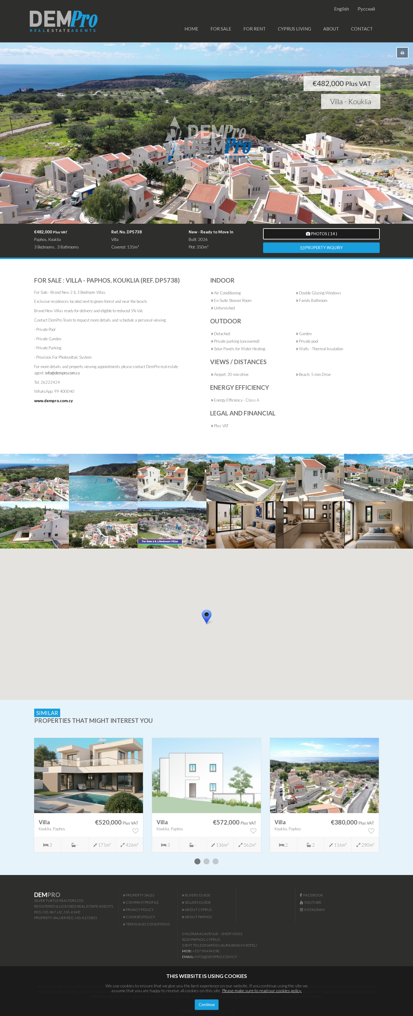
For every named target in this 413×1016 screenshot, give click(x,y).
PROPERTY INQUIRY (323, 247)
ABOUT (331, 28)
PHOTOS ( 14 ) (323, 233)
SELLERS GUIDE (197, 902)
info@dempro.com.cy (62, 372)
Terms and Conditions (147, 924)
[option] (89, 795)
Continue (207, 1004)
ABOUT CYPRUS (198, 909)
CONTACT (362, 28)
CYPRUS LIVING (294, 28)
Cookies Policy (140, 917)
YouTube (312, 902)
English (341, 8)
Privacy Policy (139, 909)
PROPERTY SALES (139, 895)
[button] (214, 627)
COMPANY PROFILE (142, 902)
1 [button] (197, 861)
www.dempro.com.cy (53, 400)
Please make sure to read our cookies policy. (262, 990)
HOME (191, 28)
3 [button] (216, 861)
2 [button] (206, 861)
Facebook (312, 895)
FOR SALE (220, 28)
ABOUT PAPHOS (198, 917)
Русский (366, 8)
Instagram (314, 909)
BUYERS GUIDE (197, 895)
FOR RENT (254, 28)
